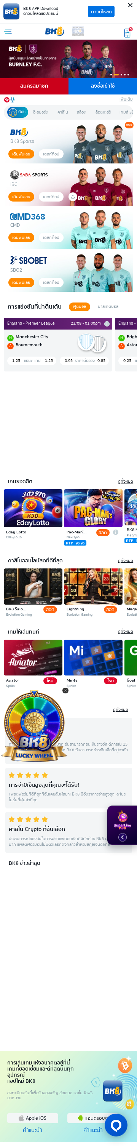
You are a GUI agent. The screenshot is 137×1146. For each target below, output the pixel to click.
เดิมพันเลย (21, 154)
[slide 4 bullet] (125, 74)
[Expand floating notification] (122, 837)
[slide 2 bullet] (116, 74)
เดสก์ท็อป (51, 154)
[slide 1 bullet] (111, 74)
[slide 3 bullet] (121, 74)
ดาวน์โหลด (101, 12)
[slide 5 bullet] (128, 74)
